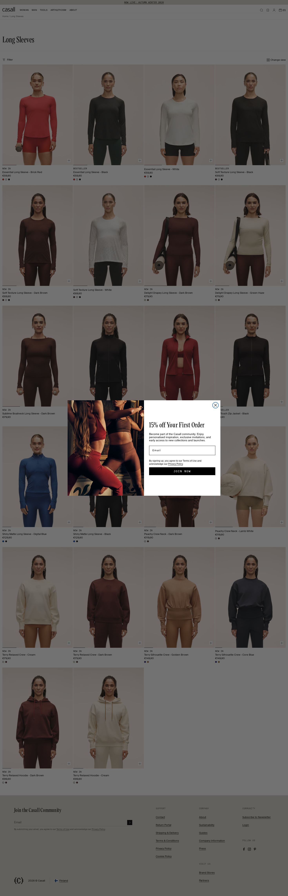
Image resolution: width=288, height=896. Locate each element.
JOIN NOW (182, 471)
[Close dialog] (215, 405)
